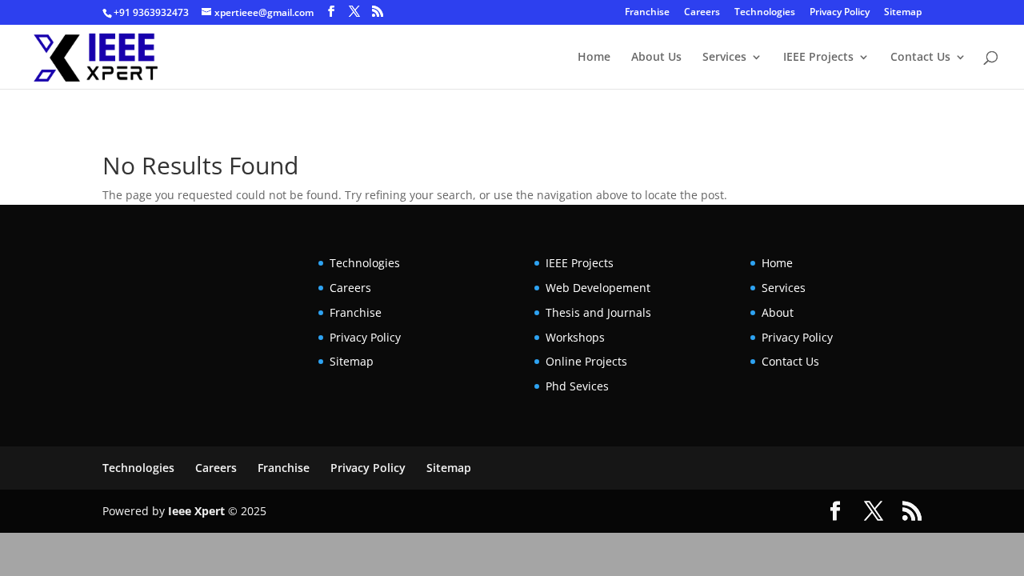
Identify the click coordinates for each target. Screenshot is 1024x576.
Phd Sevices (577, 386)
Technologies (764, 12)
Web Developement (598, 287)
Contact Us (920, 57)
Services (724, 57)
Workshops (575, 337)
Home (594, 57)
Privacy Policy (840, 12)
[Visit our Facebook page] (331, 12)
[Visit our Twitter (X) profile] (354, 12)
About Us (656, 57)
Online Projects (586, 361)
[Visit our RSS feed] (377, 12)
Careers (702, 12)
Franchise (647, 12)
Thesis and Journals (598, 312)
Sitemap (903, 12)
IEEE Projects (818, 57)
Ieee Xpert (196, 510)
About (778, 312)
